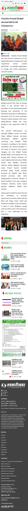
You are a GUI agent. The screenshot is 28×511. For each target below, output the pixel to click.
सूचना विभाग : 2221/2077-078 (9, 406)
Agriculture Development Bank (8, 481)
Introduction (4, 450)
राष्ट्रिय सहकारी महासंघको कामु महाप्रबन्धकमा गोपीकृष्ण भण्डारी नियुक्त (17, 284)
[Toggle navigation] (3, 13)
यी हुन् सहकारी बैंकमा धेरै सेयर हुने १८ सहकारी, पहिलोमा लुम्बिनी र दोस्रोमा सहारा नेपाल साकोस (18, 256)
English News (4, 452)
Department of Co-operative (7, 471)
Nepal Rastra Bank (5, 478)
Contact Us (3, 440)
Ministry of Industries (6, 466)
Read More (14, 428)
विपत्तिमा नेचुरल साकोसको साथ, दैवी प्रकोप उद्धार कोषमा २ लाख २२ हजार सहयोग (17, 312)
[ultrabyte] (7, 506)
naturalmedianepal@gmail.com (10, 498)
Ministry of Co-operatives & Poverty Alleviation (11, 461)
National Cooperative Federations (8, 476)
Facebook (5, 395)
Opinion (3, 445)
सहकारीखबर (4, 30)
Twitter (4, 394)
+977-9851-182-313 (8, 490)
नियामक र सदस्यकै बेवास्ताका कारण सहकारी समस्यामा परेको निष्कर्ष (18, 275)
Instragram (5, 392)
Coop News (3, 442)
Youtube (5, 390)
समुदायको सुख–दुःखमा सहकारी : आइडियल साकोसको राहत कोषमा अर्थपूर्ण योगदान (18, 301)
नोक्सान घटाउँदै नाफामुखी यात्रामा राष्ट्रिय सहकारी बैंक (17, 266)
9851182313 (4, 500)
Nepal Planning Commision (7, 473)
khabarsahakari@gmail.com (10, 488)
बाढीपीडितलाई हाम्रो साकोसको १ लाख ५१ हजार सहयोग (17, 373)
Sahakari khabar (19, 408)
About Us (3, 438)
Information (3, 447)
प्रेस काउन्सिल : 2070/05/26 (8, 404)
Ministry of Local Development (8, 469)
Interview (3, 454)
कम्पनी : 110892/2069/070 (8, 402)
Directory (3, 435)
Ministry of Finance (5, 464)
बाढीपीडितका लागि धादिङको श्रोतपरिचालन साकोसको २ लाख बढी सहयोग (18, 362)
